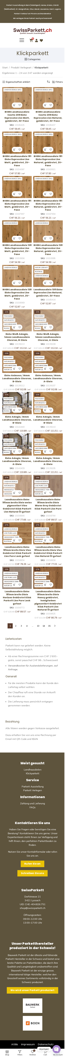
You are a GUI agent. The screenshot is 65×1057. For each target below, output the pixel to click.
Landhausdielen (32, 769)
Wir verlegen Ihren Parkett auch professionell (32, 18)
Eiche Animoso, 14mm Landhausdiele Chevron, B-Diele (17, 378)
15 (49, 626)
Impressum (28, 1044)
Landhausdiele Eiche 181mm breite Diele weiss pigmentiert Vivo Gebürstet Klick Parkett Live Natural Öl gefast (17, 505)
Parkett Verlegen (32, 790)
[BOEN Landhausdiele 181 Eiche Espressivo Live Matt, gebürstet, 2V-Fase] (17, 143)
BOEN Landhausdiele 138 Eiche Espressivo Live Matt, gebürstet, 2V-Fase (17, 250)
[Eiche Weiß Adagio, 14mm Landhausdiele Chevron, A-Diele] (48, 320)
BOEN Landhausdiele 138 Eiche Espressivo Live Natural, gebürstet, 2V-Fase (48, 250)
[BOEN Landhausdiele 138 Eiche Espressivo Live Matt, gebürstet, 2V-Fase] (17, 231)
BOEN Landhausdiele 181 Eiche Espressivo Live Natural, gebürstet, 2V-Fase (48, 161)
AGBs (14, 1044)
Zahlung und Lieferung (32, 803)
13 (38, 626)
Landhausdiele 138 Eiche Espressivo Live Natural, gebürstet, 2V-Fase (48, 292)
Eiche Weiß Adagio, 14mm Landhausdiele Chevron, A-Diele (48, 337)
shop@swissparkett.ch (32, 908)
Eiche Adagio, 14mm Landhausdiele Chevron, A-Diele (17, 461)
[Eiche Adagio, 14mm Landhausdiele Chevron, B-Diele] (17, 403)
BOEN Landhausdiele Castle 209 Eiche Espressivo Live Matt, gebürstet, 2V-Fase (17, 116)
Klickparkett (32, 773)
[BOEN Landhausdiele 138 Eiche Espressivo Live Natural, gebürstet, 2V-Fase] (48, 231)
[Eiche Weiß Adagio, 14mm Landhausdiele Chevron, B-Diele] (17, 320)
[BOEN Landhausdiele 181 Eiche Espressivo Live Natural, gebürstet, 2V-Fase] (48, 143)
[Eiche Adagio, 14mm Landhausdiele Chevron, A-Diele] (17, 444)
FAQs (32, 807)
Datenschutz (46, 1044)
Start (5, 67)
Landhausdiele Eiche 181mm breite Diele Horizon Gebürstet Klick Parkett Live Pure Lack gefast (17, 597)
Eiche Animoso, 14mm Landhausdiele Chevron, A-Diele (48, 378)
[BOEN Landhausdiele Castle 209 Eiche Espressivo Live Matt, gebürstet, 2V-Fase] (17, 98)
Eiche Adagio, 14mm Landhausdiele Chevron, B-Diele (17, 419)
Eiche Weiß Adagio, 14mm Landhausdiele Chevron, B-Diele (17, 337)
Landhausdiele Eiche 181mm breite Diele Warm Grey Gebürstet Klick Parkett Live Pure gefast (48, 505)
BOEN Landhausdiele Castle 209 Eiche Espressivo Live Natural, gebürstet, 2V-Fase (48, 116)
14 (43, 626)
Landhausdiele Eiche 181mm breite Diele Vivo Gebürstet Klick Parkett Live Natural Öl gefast (48, 552)
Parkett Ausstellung (33, 786)
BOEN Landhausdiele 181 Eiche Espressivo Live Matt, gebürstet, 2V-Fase (17, 161)
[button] (14, 105)
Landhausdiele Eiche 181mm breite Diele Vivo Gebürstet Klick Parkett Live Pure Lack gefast (17, 552)
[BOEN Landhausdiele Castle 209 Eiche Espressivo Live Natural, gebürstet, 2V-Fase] (48, 98)
